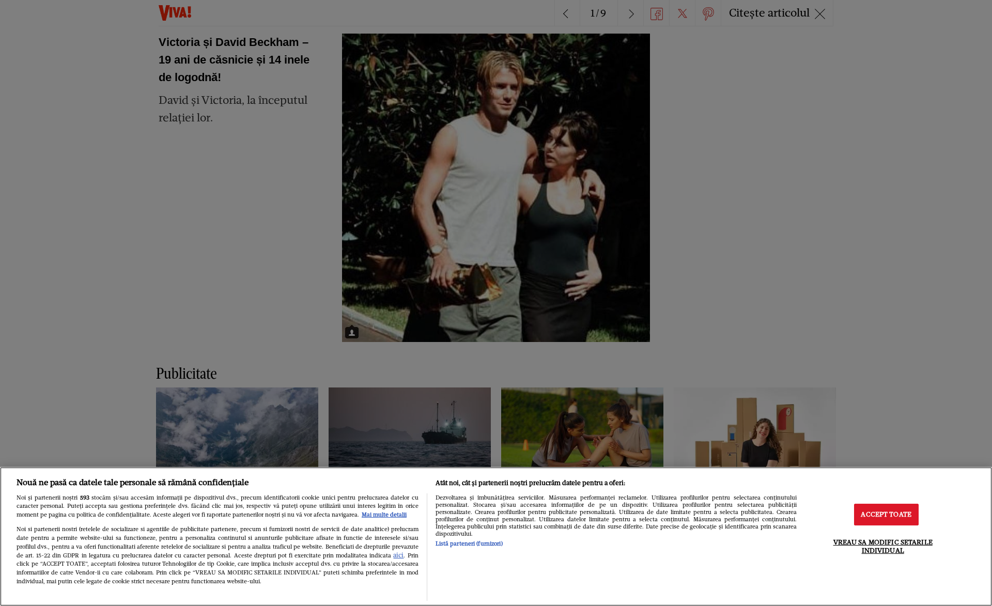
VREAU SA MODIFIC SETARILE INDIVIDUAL (883, 546)
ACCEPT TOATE (886, 515)
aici (398, 555)
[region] (496, 536)
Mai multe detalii (384, 514)
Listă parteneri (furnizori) (469, 543)
